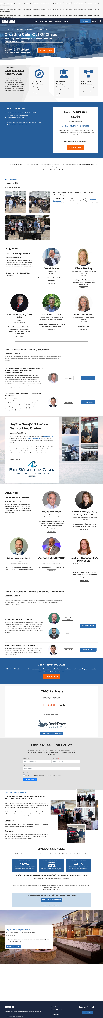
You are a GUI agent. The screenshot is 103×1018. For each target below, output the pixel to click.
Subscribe (26, 773)
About (36, 21)
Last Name (55, 758)
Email (24, 765)
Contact (66, 21)
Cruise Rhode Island (34, 438)
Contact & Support (57, 1009)
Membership (85, 21)
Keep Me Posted (30, 780)
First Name (26, 758)
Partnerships (55, 1012)
